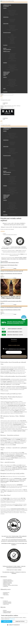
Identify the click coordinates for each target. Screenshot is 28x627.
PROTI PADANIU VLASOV (12, 85)
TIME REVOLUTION (12, 58)
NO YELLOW (12, 81)
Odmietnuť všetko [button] (19, 621)
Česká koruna (5, 102)
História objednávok (7, 611)
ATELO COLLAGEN (12, 53)
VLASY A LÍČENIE (12, 60)
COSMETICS (12, 20)
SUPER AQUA (12, 57)
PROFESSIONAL (12, 47)
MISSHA (12, 40)
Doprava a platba (6, 584)
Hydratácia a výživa (12, 11)
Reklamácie (5, 593)
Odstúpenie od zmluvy (7, 581)
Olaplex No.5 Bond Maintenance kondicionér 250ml (10, 309)
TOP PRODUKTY (12, 25)
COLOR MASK (12, 19)
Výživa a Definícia (12, 30)
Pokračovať (3, 231)
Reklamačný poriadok (7, 582)
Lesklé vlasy (12, 28)
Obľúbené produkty (7, 612)
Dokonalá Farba (12, 26)
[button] (14, 624)
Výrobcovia (5, 600)
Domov (4, 233)
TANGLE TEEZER (12, 90)
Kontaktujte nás (6, 592)
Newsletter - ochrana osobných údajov (10, 585)
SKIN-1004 (12, 42)
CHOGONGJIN (12, 55)
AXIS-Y (12, 35)
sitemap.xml (5, 586)
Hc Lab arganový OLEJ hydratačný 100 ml (9, 265)
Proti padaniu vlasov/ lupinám (12, 13)
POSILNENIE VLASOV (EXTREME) (12, 68)
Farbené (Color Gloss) (12, 64)
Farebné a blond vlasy (12, 10)
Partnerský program (7, 603)
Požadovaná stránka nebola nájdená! (10, 234)
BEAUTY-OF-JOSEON (12, 37)
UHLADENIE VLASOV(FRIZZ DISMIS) (12, 70)
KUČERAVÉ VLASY (12, 80)
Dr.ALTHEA (12, 38)
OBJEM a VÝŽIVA (12, 83)
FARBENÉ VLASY (12, 79)
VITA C (12, 59)
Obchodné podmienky (7, 579)
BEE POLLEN (12, 54)
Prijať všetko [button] (6, 621)
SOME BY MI (12, 43)
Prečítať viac (12, 618)
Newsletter (14, 339)
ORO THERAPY (12, 84)
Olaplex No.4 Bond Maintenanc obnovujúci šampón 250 (11, 273)
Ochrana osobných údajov (8, 580)
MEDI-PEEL (12, 39)
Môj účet (5, 610)
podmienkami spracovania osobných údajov (16, 348)
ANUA (12, 34)
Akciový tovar (6, 604)
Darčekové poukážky (7, 601)
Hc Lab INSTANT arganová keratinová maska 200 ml (11, 301)
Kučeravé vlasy (12, 12)
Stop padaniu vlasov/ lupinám (12, 29)
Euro (4, 103)
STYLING (12, 15)
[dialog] (14, 620)
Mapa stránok (6, 594)
